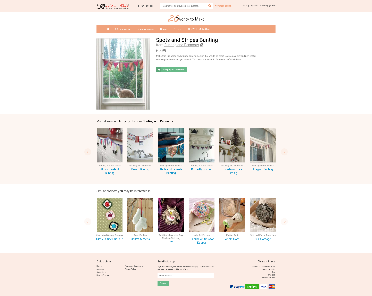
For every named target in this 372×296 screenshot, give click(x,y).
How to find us (102, 275)
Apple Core (232, 239)
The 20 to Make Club (199, 29)
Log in (245, 6)
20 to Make (121, 29)
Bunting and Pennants (181, 45)
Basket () (268, 6)
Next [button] (284, 151)
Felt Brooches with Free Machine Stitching (171, 237)
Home (99, 266)
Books (163, 29)
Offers (177, 29)
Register (254, 6)
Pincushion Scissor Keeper (201, 240)
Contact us (100, 272)
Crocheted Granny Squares (109, 235)
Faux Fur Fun (140, 235)
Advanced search (223, 6)
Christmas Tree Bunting (232, 171)
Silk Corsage (263, 239)
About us (100, 269)
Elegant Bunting (263, 169)
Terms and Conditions (134, 266)
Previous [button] (87, 151)
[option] (109, 152)
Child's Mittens (140, 239)
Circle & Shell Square (109, 239)
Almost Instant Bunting (109, 171)
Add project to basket (173, 69)
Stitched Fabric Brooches (263, 235)
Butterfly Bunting (201, 169)
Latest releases (145, 29)
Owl (171, 242)
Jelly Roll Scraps (201, 235)
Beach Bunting (140, 169)
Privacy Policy (130, 269)
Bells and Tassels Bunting (171, 171)
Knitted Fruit (232, 235)
